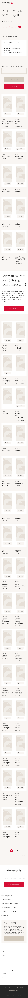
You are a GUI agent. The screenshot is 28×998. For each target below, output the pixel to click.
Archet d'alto (6, 414)
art (2, 966)
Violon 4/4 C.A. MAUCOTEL (7, 484)
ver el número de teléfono (14, 52)
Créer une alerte (16, 309)
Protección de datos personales (14, 992)
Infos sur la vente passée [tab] (10, 36)
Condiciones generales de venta (14, 995)
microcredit (4, 981)
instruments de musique (7, 970)
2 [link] (15, 851)
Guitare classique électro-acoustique (19, 798)
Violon (17, 224)
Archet (4, 348)
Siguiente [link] (22, 856)
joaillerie (3, 951)
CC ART (18, 938)
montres (3, 959)
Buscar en (14, 86)
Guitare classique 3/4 (20, 585)
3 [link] (17, 851)
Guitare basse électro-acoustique (7, 797)
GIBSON (5, 656)
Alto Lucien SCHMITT (19, 157)
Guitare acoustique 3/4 (7, 692)
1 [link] (12, 851)
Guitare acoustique (6, 585)
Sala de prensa (6, 896)
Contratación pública (8, 907)
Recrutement (6, 899)
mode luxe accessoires (7, 962)
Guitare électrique (6, 620)
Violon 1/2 (6, 224)
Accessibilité (5, 915)
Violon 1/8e (19, 483)
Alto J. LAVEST (20, 381)
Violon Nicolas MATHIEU (7, 123)
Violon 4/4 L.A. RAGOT (7, 157)
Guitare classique (18, 657)
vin (2, 977)
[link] (19, 851)
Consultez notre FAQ (16, 885)
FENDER (18, 551)
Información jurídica (14, 990)
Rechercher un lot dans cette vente (12, 66)
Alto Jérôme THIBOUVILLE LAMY (20, 259)
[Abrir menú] (25, 3)
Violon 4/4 (6, 191)
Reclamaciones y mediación (11, 903)
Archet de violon (18, 123)
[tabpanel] (14, 48)
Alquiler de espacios (8, 911)
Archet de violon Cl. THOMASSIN (19, 416)
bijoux (3, 955)
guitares (3, 973)
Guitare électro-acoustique (19, 621)
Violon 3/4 (6, 257)
